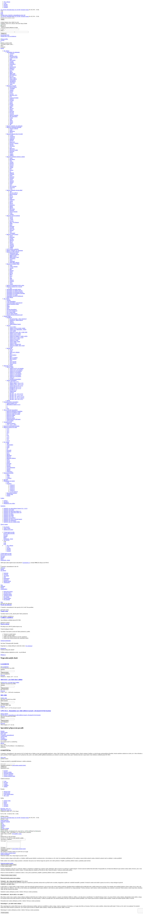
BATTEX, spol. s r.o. (6, 808)
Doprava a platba (8, 772)
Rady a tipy (3, 733)
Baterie (3, 570)
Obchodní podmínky (8, 773)
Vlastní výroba (7, 800)
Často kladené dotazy (9, 794)
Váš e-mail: (4, 841)
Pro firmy (6, 782)
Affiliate (5, 786)
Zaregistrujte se (26, 562)
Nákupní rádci (7, 791)
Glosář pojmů (4, 736)
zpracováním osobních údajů (19, 765)
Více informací (28, 645)
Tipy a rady (6, 795)
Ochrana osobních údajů (9, 776)
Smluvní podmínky (5, 854)
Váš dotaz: (3, 847)
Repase (5, 802)
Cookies (5, 783)
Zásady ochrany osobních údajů (8, 853)
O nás (5, 781)
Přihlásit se (3, 766)
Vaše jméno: (6, 839)
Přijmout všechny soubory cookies (8, 864)
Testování (6, 804)
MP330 (2, 743)
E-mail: (3, 29)
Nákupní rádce (4, 732)
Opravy (5, 803)
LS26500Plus (4, 739)
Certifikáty (6, 785)
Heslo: (3, 30)
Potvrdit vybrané (4, 912)
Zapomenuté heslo (5, 35)
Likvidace (6, 806)
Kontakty (6, 770)
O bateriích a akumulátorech (7, 735)
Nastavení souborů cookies (7, 863)
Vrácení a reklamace (8, 774)
